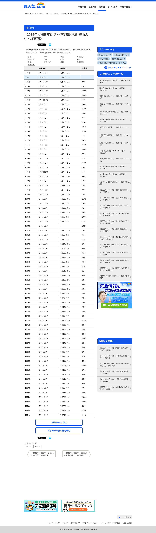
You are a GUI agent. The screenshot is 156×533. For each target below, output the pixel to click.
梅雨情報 (55, 13)
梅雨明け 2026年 (104, 55)
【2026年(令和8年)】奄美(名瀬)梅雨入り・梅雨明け (114, 199)
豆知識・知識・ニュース (42, 13)
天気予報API (125, 7)
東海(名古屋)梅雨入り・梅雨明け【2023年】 (112, 152)
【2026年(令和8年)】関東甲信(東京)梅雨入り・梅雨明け (114, 269)
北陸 (62, 62)
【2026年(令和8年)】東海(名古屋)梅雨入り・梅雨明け (114, 261)
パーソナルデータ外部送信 (111, 523)
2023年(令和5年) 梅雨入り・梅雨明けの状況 (114, 81)
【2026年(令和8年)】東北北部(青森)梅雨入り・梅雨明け (114, 214)
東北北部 (31, 65)
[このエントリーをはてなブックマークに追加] (50, 45)
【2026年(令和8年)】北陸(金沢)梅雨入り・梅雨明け (114, 230)
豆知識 (102, 7)
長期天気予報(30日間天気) (59, 430)
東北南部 (80, 62)
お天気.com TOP (54, 523)
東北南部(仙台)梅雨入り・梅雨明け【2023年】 (112, 167)
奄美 (62, 57)
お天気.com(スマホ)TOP (71, 523)
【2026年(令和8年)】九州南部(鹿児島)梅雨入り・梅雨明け (114, 365)
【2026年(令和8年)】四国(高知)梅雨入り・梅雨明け (114, 207)
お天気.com (34, 7)
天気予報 (82, 7)
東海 (29, 62)
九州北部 (31, 59)
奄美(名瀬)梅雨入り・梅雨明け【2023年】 (113, 105)
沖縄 (46, 57)
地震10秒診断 (103, 59)
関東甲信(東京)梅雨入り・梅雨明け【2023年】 (112, 89)
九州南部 (80, 57)
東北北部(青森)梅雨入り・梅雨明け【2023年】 (112, 175)
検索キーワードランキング (119, 68)
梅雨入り (28, 446)
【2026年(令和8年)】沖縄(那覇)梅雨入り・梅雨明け (114, 191)
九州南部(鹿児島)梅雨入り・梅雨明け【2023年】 (113, 113)
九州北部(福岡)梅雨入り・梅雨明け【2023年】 (112, 120)
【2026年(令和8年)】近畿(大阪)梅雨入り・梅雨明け (114, 253)
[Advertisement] (59, 20)
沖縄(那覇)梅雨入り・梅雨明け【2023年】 (113, 97)
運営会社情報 (127, 523)
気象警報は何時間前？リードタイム (112, 63)
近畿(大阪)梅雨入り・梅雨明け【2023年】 (113, 144)
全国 (29, 57)
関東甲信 (47, 62)
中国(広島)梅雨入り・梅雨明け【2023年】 (113, 136)
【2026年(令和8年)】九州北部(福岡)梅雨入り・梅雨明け (114, 238)
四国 (46, 59)
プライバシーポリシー (90, 523)
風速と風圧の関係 (118, 59)
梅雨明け (37, 446)
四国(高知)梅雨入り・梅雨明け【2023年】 (113, 128)
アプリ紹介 (112, 7)
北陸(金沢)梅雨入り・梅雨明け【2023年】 (113, 160)
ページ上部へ (126, 517)
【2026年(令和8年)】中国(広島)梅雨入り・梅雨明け (114, 246)
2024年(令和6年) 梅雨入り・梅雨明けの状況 (114, 183)
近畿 (78, 59)
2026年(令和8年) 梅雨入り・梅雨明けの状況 (114, 277)
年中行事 (92, 7)
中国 (62, 59)
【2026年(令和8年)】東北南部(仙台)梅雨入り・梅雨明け (114, 222)
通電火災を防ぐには (121, 55)
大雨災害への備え (59, 422)
